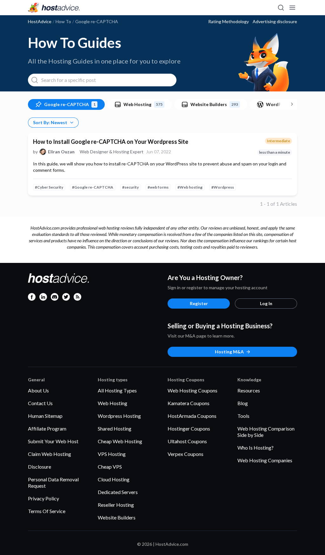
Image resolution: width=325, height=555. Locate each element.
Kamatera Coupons (188, 403)
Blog (242, 403)
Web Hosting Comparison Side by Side (266, 431)
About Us (38, 390)
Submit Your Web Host (53, 441)
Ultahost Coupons (187, 441)
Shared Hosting (114, 428)
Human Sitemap (45, 416)
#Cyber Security (49, 187)
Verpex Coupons (185, 454)
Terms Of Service (46, 511)
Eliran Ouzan (61, 151)
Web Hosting (112, 403)
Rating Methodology (228, 21)
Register (199, 303)
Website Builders (117, 517)
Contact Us (40, 403)
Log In (266, 303)
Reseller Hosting (116, 505)
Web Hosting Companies (264, 460)
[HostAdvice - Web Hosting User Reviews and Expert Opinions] (54, 8)
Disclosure (39, 467)
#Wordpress (222, 187)
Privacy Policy (43, 498)
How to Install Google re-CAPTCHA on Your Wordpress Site (110, 141)
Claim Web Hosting (49, 454)
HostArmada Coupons (192, 416)
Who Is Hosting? (255, 448)
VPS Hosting (112, 454)
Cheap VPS (110, 467)
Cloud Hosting (113, 479)
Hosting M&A (229, 351)
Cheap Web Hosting (120, 441)
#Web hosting (189, 187)
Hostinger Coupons (189, 428)
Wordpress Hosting (119, 416)
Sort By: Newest (50, 122)
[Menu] (292, 8)
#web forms (158, 187)
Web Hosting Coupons (192, 390)
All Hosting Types (117, 390)
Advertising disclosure (275, 21)
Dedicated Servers (118, 492)
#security (130, 187)
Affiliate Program (47, 428)
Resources (248, 390)
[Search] (280, 8)
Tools (243, 416)
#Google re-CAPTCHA (92, 187)
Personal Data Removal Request (53, 482)
